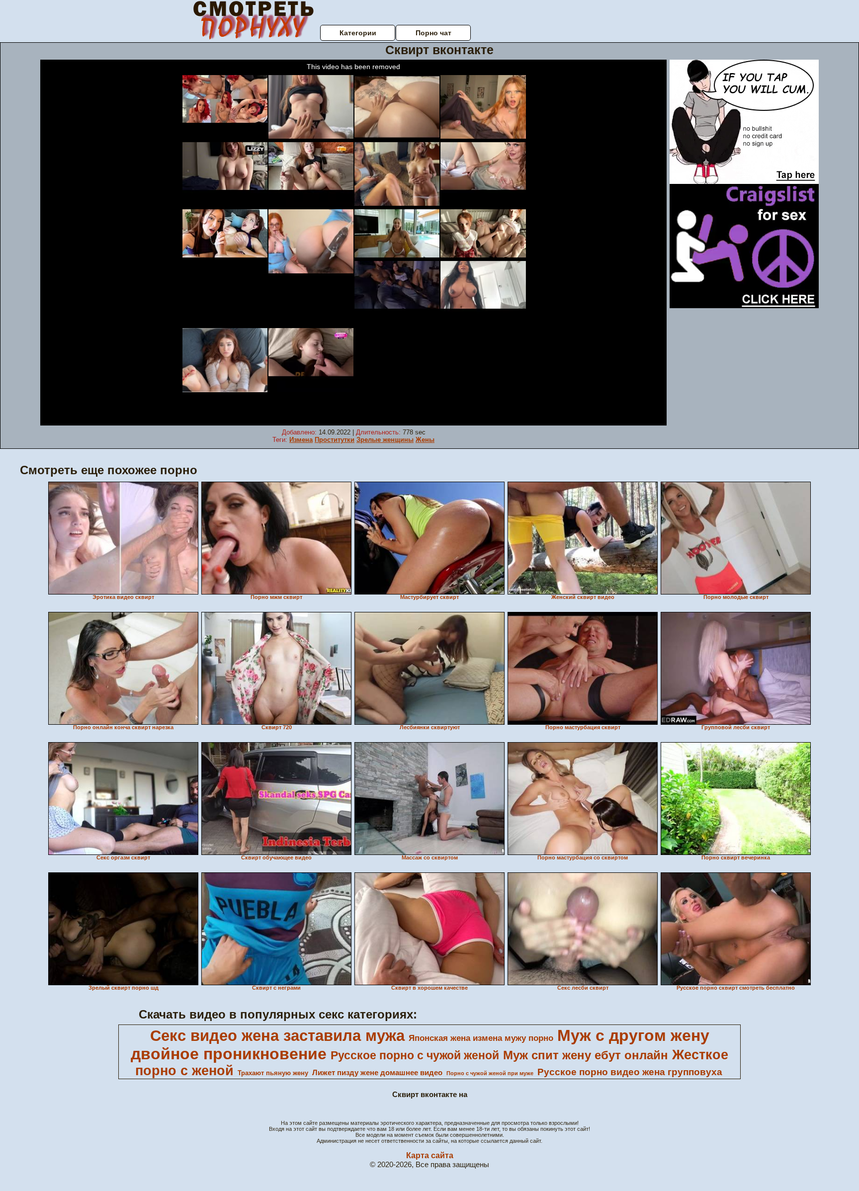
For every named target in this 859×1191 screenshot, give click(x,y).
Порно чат (433, 33)
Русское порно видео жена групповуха (629, 1072)
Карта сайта (429, 1155)
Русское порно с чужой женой (415, 1055)
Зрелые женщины (385, 439)
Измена (301, 439)
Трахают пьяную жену (273, 1073)
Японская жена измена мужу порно (481, 1038)
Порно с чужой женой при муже (489, 1073)
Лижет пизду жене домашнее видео (377, 1073)
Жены (425, 439)
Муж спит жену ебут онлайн (585, 1055)
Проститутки (334, 439)
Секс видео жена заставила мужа (277, 1035)
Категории (358, 33)
